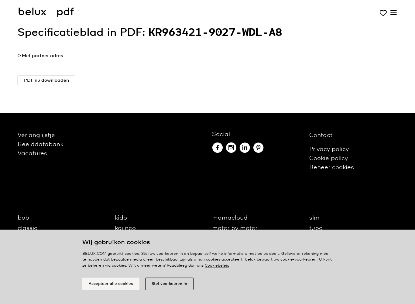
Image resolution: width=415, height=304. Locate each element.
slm (314, 218)
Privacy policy (329, 149)
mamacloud (230, 218)
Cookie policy (328, 158)
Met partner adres (42, 56)
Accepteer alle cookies (111, 284)
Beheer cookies (331, 167)
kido (121, 218)
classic (27, 228)
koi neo (125, 228)
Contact (320, 135)
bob (23, 218)
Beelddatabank (40, 144)
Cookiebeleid (217, 266)
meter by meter (234, 228)
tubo (316, 228)
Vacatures (32, 153)
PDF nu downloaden (46, 80)
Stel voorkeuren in (169, 284)
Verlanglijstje (36, 135)
